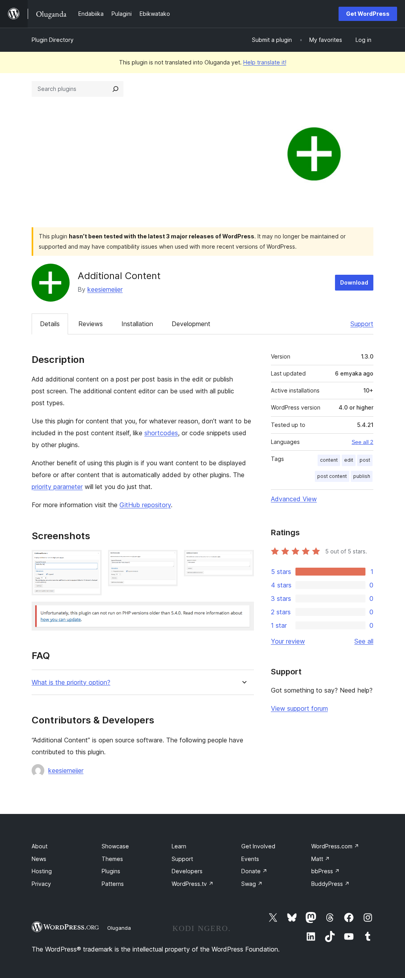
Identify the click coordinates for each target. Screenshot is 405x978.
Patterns (113, 883)
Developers (187, 871)
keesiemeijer (105, 289)
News (39, 858)
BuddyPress (330, 883)
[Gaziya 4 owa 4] (243, 612)
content (329, 460)
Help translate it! (264, 62)
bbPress (325, 871)
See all (363, 641)
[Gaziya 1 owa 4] (91, 561)
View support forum (299, 708)
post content (332, 476)
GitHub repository (145, 505)
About (39, 846)
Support (361, 324)
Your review (288, 641)
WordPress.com (335, 846)
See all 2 (362, 442)
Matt (320, 858)
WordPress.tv (193, 883)
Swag (252, 883)
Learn (179, 846)
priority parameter (57, 487)
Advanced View (294, 499)
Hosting (42, 871)
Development (191, 324)
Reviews (90, 324)
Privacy (41, 883)
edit (348, 460)
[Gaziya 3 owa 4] (243, 561)
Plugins (111, 871)
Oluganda (119, 928)
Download (354, 282)
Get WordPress (368, 13)
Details (50, 324)
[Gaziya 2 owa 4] (167, 561)
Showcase (115, 846)
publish (361, 476)
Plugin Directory (53, 39)
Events (250, 858)
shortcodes (161, 433)
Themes (112, 858)
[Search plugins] (115, 89)
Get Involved (258, 846)
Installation (137, 324)
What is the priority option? (71, 682)
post (365, 460)
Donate (254, 871)
